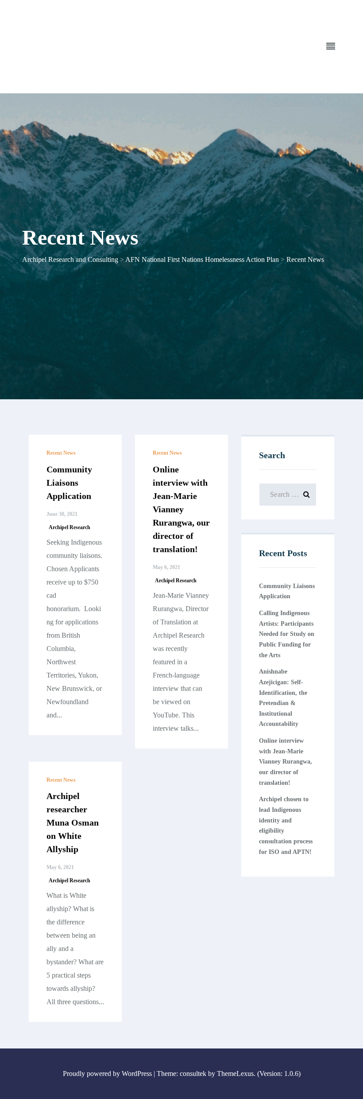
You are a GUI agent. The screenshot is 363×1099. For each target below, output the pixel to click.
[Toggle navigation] (331, 46)
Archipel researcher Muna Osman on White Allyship (72, 822)
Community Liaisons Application (69, 482)
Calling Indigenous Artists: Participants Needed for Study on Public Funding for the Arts (286, 634)
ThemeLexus (235, 1073)
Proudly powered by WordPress (107, 1073)
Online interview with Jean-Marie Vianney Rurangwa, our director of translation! (181, 509)
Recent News (61, 453)
